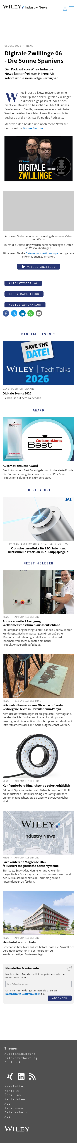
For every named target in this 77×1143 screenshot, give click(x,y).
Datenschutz (15, 1112)
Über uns (12, 1095)
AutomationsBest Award (20, 466)
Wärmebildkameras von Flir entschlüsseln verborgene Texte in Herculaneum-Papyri (33, 707)
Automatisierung (23, 283)
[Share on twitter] (14, 313)
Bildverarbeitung (24, 294)
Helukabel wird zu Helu (19, 942)
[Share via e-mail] (39, 313)
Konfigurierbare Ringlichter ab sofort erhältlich (36, 785)
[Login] (65, 8)
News (29, 45)
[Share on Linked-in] (22, 313)
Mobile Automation (25, 304)
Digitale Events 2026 (17, 393)
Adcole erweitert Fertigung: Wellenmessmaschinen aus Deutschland (32, 623)
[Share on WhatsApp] (30, 313)
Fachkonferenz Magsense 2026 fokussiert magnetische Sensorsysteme (31, 864)
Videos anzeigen (40, 266)
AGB (7, 1116)
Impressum (13, 1108)
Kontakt (11, 1090)
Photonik (12, 1062)
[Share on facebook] (6, 313)
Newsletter (14, 1086)
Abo (7, 1103)
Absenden (59, 998)
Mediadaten (14, 1099)
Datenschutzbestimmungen (42, 253)
